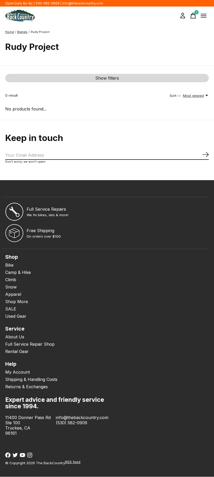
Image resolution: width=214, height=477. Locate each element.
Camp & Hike (18, 272)
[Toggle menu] (203, 15)
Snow (11, 287)
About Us (14, 336)
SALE (10, 308)
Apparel (13, 294)
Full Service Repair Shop (30, 344)
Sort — (175, 95)
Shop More (16, 301)
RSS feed (72, 462)
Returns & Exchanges (26, 386)
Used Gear (15, 316)
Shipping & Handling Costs (31, 379)
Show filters (107, 78)
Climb (10, 279)
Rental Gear (17, 351)
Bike (9, 265)
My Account (17, 372)
